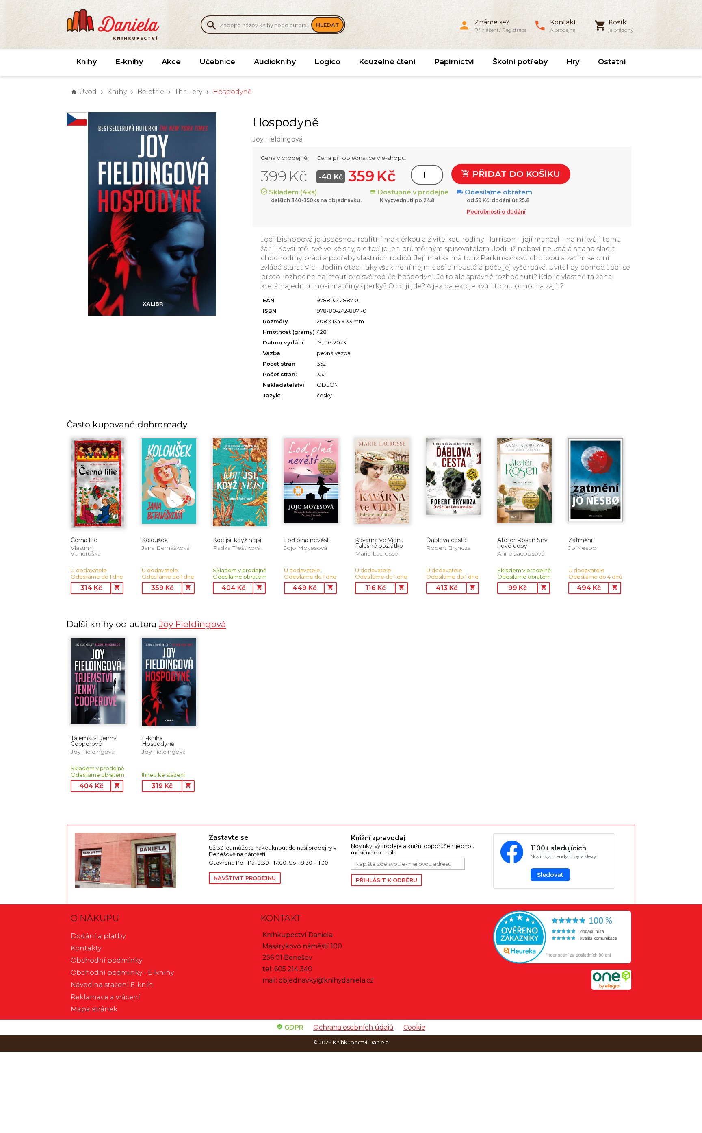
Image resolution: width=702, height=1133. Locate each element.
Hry (572, 61)
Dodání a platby (98, 936)
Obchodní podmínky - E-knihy (122, 972)
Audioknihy (275, 61)
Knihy (86, 61)
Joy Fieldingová (278, 139)
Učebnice (217, 61)
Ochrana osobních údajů (353, 1027)
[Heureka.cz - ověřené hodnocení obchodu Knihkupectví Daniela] (540, 938)
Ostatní (612, 61)
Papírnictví (454, 61)
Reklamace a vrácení (105, 997)
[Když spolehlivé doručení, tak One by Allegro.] (611, 988)
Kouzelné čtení (387, 61)
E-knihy (129, 61)
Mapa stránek (94, 1009)
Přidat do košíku (515, 174)
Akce (171, 61)
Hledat (327, 25)
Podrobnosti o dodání (496, 212)
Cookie (414, 1027)
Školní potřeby (520, 61)
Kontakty (86, 948)
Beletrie (150, 92)
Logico (327, 61)
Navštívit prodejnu (245, 878)
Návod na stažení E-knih (112, 985)
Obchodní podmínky (106, 960)
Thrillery (188, 92)
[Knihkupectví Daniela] (117, 24)
